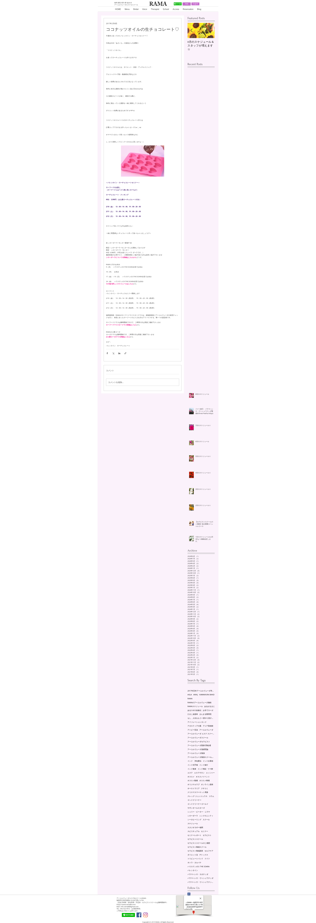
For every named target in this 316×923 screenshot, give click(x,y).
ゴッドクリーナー (194, 800)
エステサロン (199, 772)
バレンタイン (111, 346)
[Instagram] (145, 914)
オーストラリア (194, 788)
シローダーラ (193, 815)
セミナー (204, 831)
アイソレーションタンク (197, 722)
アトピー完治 (193, 730)
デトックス (203, 855)
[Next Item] (211, 30)
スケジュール (193, 823)
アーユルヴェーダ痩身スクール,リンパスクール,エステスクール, (201, 757)
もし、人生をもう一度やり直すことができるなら (201, 718)
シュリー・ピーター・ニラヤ (199, 812)
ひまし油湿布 (193, 714)
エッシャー (210, 772)
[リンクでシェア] (125, 353)
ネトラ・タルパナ (194, 862)
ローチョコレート (123, 346)
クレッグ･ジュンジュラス (197, 796)
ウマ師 (210, 769)
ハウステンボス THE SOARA (198, 866)
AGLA (190, 694)
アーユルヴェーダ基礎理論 (198, 749)
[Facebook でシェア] (107, 353)
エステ (190, 772)
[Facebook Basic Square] (189, 894)
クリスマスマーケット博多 (198, 792)
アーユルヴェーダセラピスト (199, 741)
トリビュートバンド (195, 858)
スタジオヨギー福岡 (195, 827)
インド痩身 (192, 769)
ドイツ (207, 858)
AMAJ (195, 694)
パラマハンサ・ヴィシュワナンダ (200, 878)
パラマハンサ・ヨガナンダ (198, 874)
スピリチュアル (194, 831)
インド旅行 (203, 765)
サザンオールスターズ (196, 808)
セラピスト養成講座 (195, 851)
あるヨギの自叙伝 (194, 710)
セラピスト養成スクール (197, 847)
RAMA (190, 698)
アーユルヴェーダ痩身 (196, 753)
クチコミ (204, 788)
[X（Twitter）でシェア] (113, 353)
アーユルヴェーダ (206, 730)
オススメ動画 (193, 780)
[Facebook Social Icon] (139, 914)
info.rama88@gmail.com (129, 906)
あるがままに (209, 706)
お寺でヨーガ (208, 710)
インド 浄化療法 (194, 761)
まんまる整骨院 (205, 714)
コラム (211, 796)
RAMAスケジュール (195, 706)
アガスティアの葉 (194, 726)
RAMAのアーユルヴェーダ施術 (199, 702)
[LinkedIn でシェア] (119, 353)
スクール (206, 819)
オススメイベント (203, 776)
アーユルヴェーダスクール (198, 737)
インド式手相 (193, 765)
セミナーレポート (194, 835)
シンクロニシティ (206, 815)
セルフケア (209, 851)
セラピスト (207, 835)
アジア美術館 (208, 726)
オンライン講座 (207, 784)
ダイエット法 (193, 855)
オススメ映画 (204, 780)
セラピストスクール (195, 839)
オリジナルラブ (194, 784)
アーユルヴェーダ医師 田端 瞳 (199, 745)
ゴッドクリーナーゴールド (198, 804)
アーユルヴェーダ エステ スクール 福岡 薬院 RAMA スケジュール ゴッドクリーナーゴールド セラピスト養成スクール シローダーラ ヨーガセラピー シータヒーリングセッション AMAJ (201, 733)
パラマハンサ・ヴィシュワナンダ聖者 (201, 882)
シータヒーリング (194, 819)
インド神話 (202, 769)
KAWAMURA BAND (206, 694)
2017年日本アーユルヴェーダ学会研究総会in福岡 (201, 691)
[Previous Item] (191, 30)
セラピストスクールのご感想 (199, 843)
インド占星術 (208, 761)
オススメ (191, 776)
